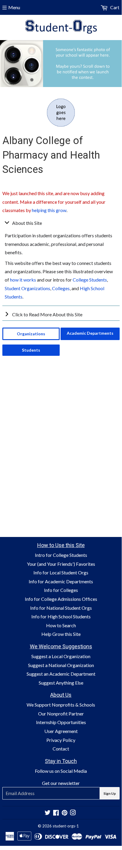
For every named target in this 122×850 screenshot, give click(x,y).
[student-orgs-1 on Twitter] (48, 813)
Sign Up (109, 793)
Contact (61, 748)
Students (31, 350)
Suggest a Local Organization (60, 656)
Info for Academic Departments (61, 581)
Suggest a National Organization (61, 665)
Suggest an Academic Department (61, 674)
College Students (90, 279)
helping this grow (49, 210)
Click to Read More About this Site (47, 314)
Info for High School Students (61, 616)
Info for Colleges (61, 590)
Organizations (31, 333)
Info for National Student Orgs (61, 608)
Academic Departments (90, 333)
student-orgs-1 (66, 826)
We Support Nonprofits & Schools (61, 704)
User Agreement (61, 731)
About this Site (27, 223)
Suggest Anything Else (61, 682)
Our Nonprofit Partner (61, 713)
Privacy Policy (60, 740)
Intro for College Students (61, 555)
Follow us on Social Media (61, 771)
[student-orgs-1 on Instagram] (73, 813)
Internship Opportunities (61, 722)
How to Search (61, 625)
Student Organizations (27, 288)
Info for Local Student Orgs (60, 572)
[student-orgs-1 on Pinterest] (64, 813)
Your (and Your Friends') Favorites (61, 564)
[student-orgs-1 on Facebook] (56, 813)
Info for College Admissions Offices (61, 599)
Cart (114, 7)
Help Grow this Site (61, 634)
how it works (23, 279)
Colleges (61, 288)
